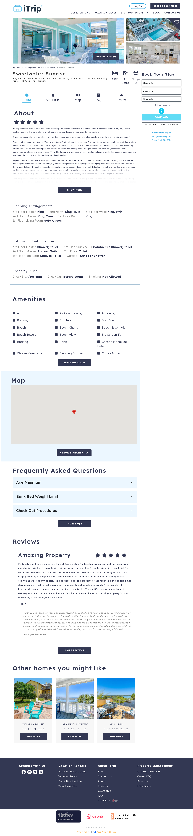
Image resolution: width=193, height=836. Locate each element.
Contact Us (105, 776)
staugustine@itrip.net (161, 136)
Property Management (155, 766)
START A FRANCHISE (165, 6)
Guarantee (104, 790)
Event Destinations (70, 781)
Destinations (80, 12)
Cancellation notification (163, 124)
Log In (138, 6)
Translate (105, 800)
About (102, 781)
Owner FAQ (144, 776)
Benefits (142, 781)
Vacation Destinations (72, 771)
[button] (74, 412)
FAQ (100, 795)
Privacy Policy (83, 832)
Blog (156, 12)
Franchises (144, 786)
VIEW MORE (33, 736)
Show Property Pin (74, 452)
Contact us (172, 12)
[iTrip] (28, 8)
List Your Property (135, 12)
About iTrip (107, 766)
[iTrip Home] (14, 67)
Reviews (103, 786)
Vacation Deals (105, 12)
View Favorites (67, 786)
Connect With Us (32, 766)
